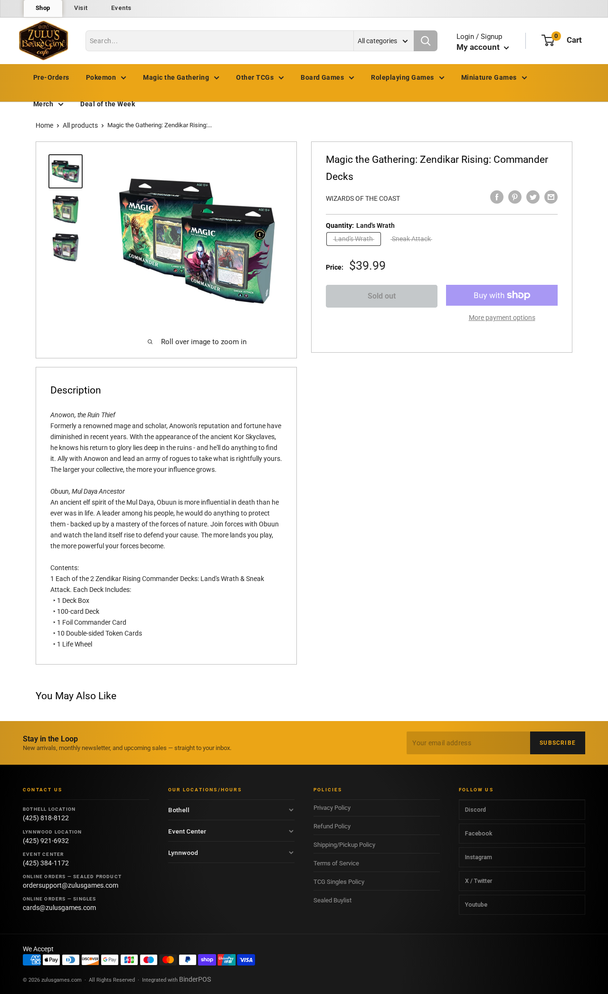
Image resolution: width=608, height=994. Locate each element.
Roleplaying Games (402, 77)
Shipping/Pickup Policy (344, 844)
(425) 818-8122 (46, 818)
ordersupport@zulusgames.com (70, 885)
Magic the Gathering (176, 77)
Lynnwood (183, 852)
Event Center (187, 831)
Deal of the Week (107, 104)
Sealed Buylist (333, 900)
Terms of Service (336, 863)
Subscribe (558, 743)
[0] (548, 40)
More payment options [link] (502, 317)
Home (44, 125)
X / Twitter (478, 880)
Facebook (478, 833)
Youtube (476, 904)
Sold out (382, 295)
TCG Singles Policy (339, 881)
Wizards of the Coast (363, 198)
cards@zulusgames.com (59, 907)
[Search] (425, 40)
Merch (43, 104)
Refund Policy (332, 826)
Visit (80, 7)
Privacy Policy (332, 807)
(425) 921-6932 (46, 840)
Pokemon (101, 77)
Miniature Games (489, 77)
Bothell (179, 810)
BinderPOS (195, 979)
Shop (43, 7)
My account (479, 47)
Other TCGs (255, 77)
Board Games (322, 77)
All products (80, 125)
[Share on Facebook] (497, 197)
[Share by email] (551, 197)
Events (121, 7)
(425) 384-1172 (46, 863)
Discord (475, 809)
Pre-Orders (51, 77)
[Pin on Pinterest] (515, 197)
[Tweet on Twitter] (533, 197)
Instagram (478, 857)
